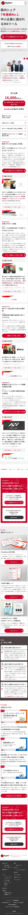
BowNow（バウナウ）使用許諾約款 (12, 906)
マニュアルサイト (17, 879)
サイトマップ (8, 900)
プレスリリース (7, 878)
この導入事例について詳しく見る (12, 207)
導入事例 (15, 872)
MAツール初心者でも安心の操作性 (12, 128)
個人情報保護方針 (16, 900)
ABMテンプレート (19, 865)
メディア (3, 874)
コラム (5, 885)
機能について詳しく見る (14, 335)
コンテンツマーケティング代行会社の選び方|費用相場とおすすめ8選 (14, 728)
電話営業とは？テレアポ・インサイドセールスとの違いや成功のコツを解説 (14, 756)
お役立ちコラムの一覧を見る (14, 796)
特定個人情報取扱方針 (12, 904)
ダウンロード (14, 562)
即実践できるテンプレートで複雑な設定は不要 (12, 134)
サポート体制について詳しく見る (14, 255)
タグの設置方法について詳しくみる (13, 696)
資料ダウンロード (17, 877)
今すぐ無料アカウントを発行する (14, 170)
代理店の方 (4, 890)
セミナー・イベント (8, 882)
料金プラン (16, 867)
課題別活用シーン (5, 869)
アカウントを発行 (15, 46)
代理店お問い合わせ (8, 892)
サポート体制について (8, 867)
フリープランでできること (21, 869)
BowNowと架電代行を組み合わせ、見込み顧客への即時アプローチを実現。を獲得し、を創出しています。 (13, 78)
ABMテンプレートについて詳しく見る (14, 411)
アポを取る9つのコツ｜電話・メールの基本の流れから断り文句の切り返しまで (14, 784)
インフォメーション (8, 876)
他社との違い (6, 865)
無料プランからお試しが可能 (6, 116)
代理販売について (7, 894)
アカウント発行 (17, 874)
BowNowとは (4, 863)
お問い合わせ (14, 517)
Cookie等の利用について (6, 902)
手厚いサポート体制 (8, 123)
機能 (15, 863)
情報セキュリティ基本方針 (18, 902)
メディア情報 (6, 880)
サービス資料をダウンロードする (14, 37)
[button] (24, 58)
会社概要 (14, 911)
